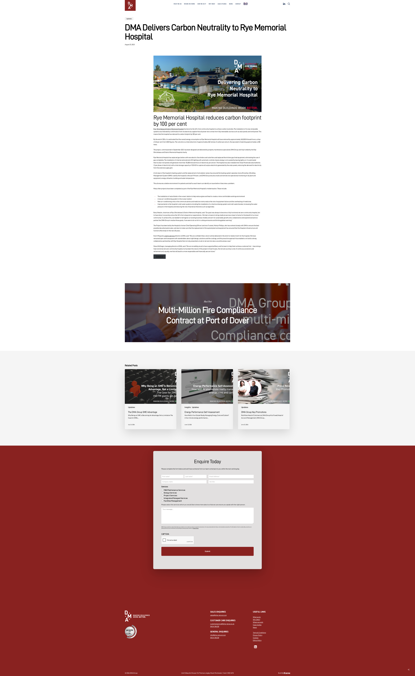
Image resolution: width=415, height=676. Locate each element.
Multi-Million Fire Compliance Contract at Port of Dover (207, 312)
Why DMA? (256, 620)
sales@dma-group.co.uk (218, 615)
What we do (257, 617)
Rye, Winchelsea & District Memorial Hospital (168, 129)
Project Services (170, 495)
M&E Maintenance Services (174, 490)
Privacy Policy (257, 635)
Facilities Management (173, 501)
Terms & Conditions (259, 633)
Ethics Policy (257, 640)
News (255, 627)
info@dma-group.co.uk (218, 635)
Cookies (255, 638)
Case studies (257, 625)
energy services (169, 236)
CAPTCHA (165, 534)
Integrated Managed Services (176, 498)
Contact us (159, 257)
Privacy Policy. (196, 528)
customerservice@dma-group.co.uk (222, 624)
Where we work (258, 622)
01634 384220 (214, 626)
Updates (129, 19)
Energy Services (170, 493)
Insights (188, 407)
